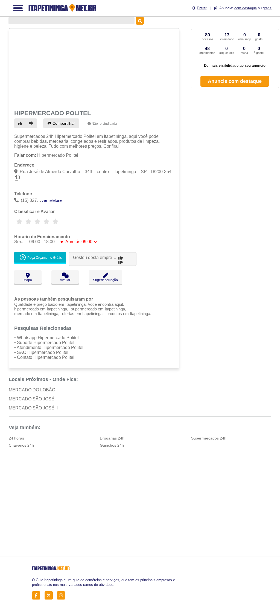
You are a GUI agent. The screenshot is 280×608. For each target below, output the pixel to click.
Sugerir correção (105, 280)
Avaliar (65, 280)
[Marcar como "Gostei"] (21, 123)
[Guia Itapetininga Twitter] (50, 596)
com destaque (245, 8)
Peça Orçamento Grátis (44, 258)
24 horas (16, 438)
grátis (267, 8)
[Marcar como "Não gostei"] (31, 123)
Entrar (201, 8)
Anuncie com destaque (235, 81)
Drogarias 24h (112, 438)
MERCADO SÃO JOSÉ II (33, 408)
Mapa (28, 280)
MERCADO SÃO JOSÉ (31, 399)
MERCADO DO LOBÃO (32, 390)
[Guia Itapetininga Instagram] (62, 596)
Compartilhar (63, 123)
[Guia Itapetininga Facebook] (37, 596)
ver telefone (52, 200)
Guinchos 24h (112, 445)
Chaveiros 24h (21, 445)
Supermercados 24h (208, 438)
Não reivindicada (104, 124)
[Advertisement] (93, 68)
